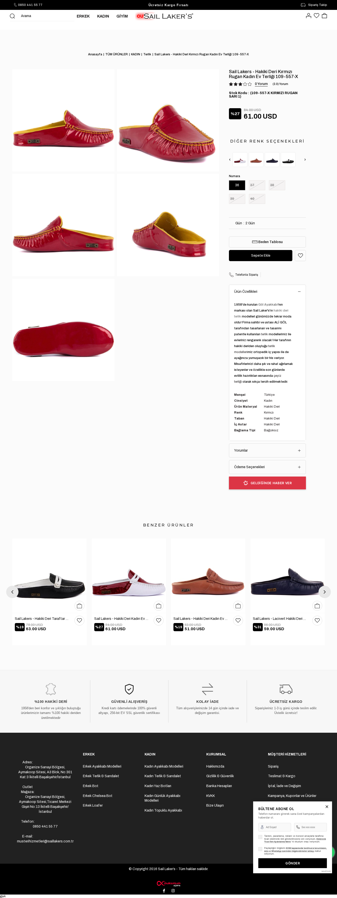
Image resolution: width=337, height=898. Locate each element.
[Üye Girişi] (308, 16)
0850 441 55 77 (30, 5)
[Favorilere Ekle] (300, 255)
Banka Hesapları (219, 786)
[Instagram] (173, 891)
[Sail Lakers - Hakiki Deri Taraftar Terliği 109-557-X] (288, 160)
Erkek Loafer (93, 805)
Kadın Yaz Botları (158, 786)
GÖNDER (292, 863)
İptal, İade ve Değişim (284, 786)
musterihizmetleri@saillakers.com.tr (45, 841)
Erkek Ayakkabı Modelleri (102, 766)
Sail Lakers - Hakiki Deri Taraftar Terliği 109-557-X (42, 619)
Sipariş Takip (317, 5)
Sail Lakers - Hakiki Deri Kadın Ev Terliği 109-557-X (121, 619)
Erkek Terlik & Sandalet (101, 776)
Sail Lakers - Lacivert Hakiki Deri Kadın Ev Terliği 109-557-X (280, 619)
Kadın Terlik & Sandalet (163, 776)
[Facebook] (164, 891)
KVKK (210, 796)
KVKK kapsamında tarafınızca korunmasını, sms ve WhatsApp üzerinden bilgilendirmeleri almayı (295, 849)
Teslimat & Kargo (281, 776)
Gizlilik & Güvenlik (220, 776)
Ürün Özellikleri (245, 291)
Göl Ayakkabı (268, 304)
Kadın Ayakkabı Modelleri (164, 766)
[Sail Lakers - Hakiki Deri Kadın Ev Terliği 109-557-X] (240, 160)
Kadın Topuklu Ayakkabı (163, 810)
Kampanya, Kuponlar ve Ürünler (292, 796)
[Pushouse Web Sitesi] (326, 871)
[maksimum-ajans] (168, 884)
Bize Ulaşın (215, 805)
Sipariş (273, 766)
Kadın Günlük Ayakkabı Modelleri (162, 798)
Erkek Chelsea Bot (97, 796)
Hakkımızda (215, 766)
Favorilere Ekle (79, 621)
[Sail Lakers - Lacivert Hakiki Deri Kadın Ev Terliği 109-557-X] (272, 160)
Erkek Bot (90, 786)
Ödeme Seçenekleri (249, 467)
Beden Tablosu (270, 242)
